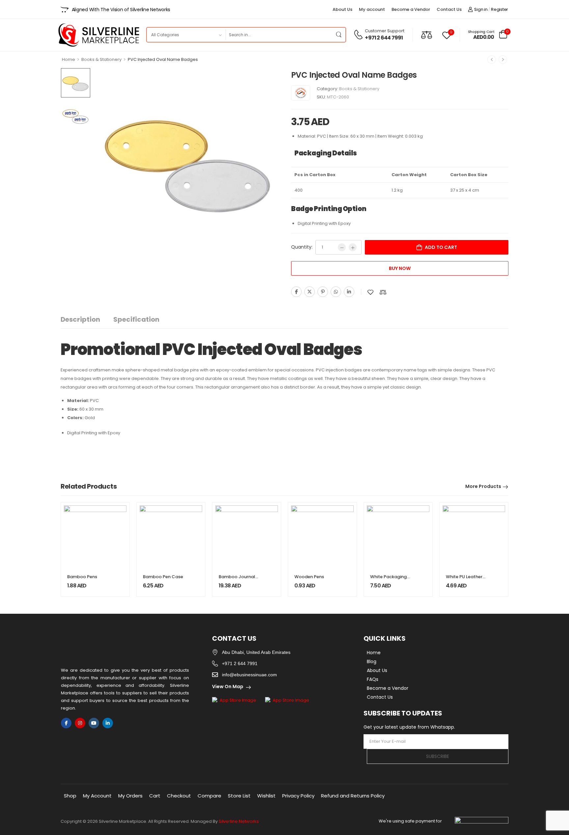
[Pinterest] (322, 291)
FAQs (372, 679)
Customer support (384, 31)
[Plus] (353, 247)
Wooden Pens (309, 577)
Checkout (179, 795)
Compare (209, 795)
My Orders (130, 795)
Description (80, 319)
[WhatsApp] (336, 291)
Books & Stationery (101, 59)
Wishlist (266, 795)
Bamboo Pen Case (163, 577)
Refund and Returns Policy (353, 795)
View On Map (227, 686)
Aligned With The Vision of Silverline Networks (121, 9)
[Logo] (98, 35)
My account (372, 9)
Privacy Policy (298, 795)
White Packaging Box (388, 580)
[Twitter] (309, 291)
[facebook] (66, 723)
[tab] (87, 319)
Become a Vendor (411, 9)
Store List (239, 795)
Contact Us (449, 9)
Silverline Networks (239, 821)
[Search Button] (338, 35)
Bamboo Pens (82, 577)
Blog (371, 661)
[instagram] (80, 723)
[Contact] (359, 35)
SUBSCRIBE (437, 756)
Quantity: (301, 247)
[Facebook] (296, 291)
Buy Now (400, 268)
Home (68, 59)
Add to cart (441, 247)
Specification (136, 319)
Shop (70, 795)
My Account (97, 795)
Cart (154, 795)
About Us (342, 9)
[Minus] (342, 247)
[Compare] (426, 34)
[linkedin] (107, 723)
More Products (483, 486)
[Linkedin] (349, 291)
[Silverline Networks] (300, 92)
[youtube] (94, 723)
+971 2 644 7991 (384, 37)
